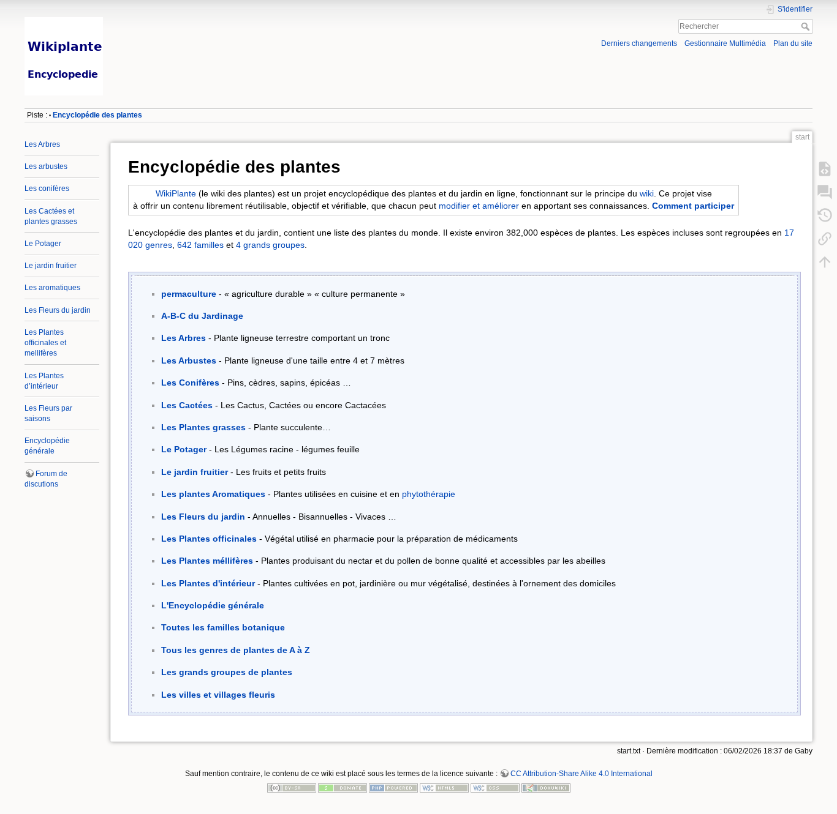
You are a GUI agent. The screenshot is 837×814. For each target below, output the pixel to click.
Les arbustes (46, 166)
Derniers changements (639, 43)
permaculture (188, 294)
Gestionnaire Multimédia (725, 43)
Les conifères (47, 188)
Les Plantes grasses (203, 427)
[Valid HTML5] (444, 787)
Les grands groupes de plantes (226, 672)
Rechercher (806, 26)
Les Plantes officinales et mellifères (45, 342)
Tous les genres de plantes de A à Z (235, 650)
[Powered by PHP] (393, 787)
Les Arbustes (188, 360)
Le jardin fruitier (51, 265)
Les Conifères (190, 382)
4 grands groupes (270, 245)
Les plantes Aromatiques (213, 494)
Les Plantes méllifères (207, 561)
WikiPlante (176, 193)
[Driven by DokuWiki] (545, 787)
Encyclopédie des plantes (97, 115)
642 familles (200, 245)
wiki (647, 193)
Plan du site (792, 43)
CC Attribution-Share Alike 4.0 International (581, 773)
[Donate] (342, 787)
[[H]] (218, 20)
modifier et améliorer (479, 206)
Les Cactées (187, 405)
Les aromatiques (52, 287)
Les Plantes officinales (209, 538)
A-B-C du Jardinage (202, 316)
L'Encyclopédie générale (212, 605)
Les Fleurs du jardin (58, 310)
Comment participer (693, 206)
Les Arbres (42, 144)
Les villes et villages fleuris (218, 695)
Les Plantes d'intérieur (208, 583)
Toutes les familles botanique (223, 627)
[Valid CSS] (495, 787)
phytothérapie (428, 494)
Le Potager (43, 243)
